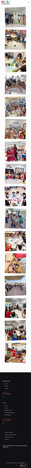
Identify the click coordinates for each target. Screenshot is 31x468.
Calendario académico (10, 412)
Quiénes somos (8, 410)
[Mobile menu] (29, 2)
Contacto (7, 439)
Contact (6, 388)
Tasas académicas (9, 432)
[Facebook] (14, 465)
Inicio (6, 405)
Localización (8, 415)
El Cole (6, 408)
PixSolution (22, 463)
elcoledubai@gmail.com (8, 419)
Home (6, 384)
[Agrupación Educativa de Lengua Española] (5, 2)
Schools (6, 386)
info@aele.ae (6, 392)
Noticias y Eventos (9, 437)
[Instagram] (16, 465)
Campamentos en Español (11, 434)
